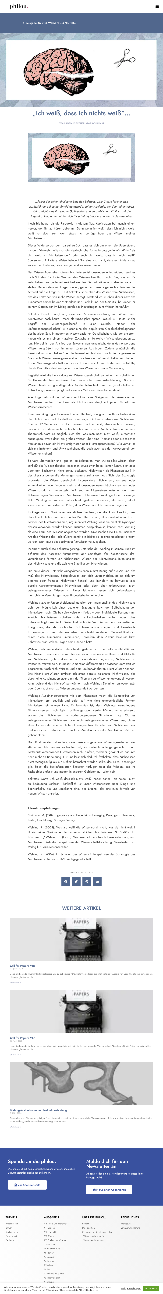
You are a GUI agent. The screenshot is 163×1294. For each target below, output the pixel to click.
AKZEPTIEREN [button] (151, 1288)
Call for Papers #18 (22, 966)
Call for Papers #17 (22, 1038)
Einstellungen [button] (134, 1288)
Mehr (123, 1288)
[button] (157, 6)
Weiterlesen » (15, 982)
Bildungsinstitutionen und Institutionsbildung (38, 1110)
